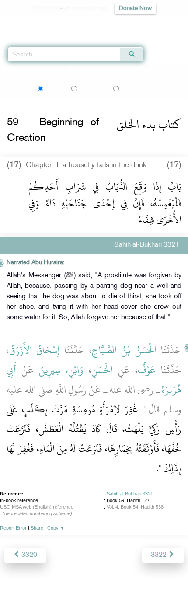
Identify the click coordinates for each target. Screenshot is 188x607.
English (55, 88)
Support (70, 581)
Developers (104, 581)
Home (10, 69)
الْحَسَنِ (102, 370)
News (44, 581)
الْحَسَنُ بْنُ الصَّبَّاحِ (124, 350)
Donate (164, 581)
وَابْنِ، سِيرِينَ (61, 370)
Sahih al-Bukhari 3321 (130, 493)
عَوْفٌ (147, 370)
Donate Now (135, 8)
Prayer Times (127, 24)
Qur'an (59, 24)
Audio (162, 24)
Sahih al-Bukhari (43, 69)
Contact (137, 581)
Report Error (13, 527)
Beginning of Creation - (118, 69)
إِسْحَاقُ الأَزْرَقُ (34, 350)
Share (37, 527)
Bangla (137, 88)
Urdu (93, 88)
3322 (159, 555)
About (22, 581)
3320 (28, 555)
